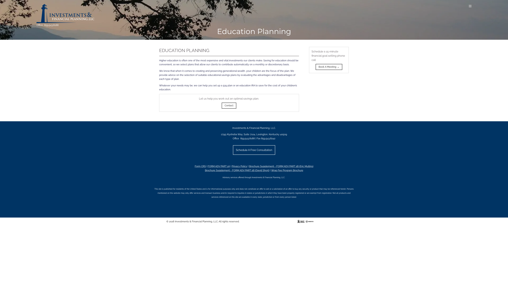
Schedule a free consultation (254, 150)
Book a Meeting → (329, 66)
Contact (229, 105)
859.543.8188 (51, 25)
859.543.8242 (268, 138)
